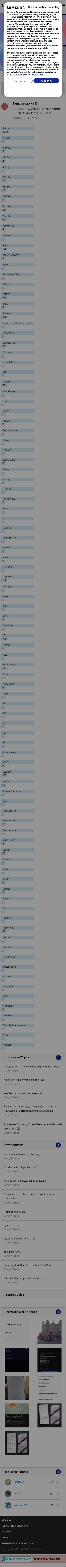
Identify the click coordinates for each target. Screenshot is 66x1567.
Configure (20, 81)
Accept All (46, 81)
